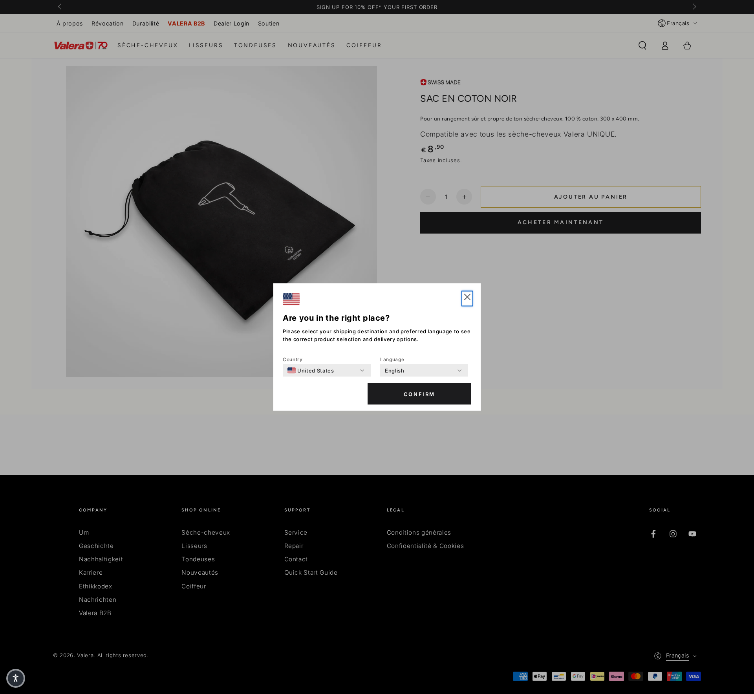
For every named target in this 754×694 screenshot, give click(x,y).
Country (293, 359)
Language (392, 359)
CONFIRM (419, 394)
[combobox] (310, 370)
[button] (467, 299)
